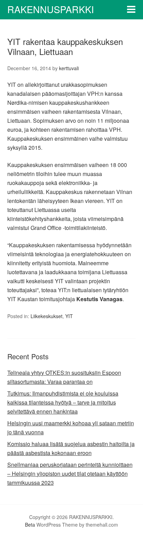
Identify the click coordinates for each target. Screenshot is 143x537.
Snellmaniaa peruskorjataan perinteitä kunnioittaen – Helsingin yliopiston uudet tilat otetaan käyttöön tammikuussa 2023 (70, 474)
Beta (30, 524)
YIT (69, 316)
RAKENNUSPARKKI (50, 9)
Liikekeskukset (46, 316)
